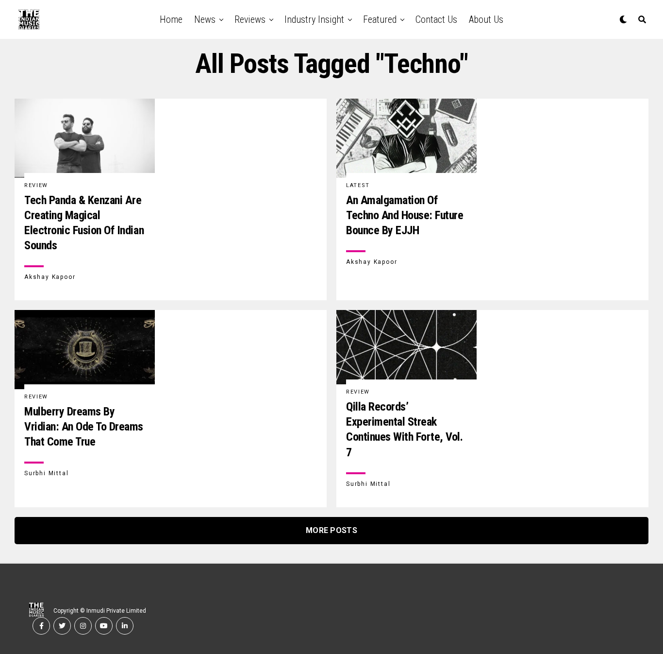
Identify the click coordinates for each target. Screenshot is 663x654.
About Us (486, 19)
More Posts (331, 530)
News (204, 19)
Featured (380, 19)
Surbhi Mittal (46, 473)
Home (171, 19)
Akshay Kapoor (49, 277)
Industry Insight (314, 19)
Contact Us (436, 19)
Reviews (249, 19)
